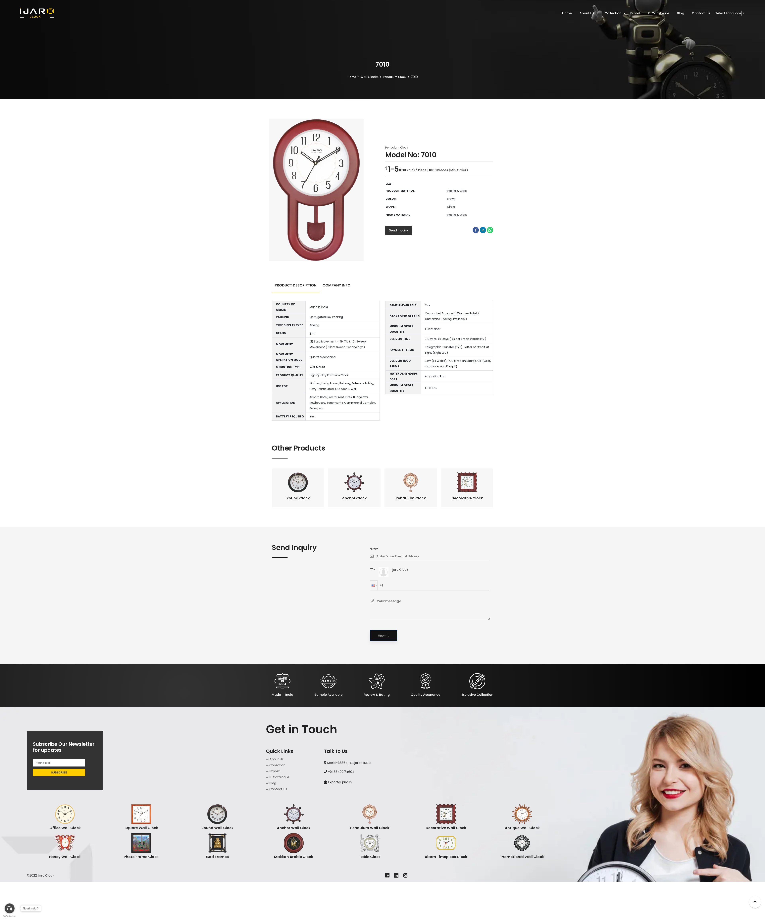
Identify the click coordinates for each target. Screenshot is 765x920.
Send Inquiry (398, 230)
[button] (374, 585)
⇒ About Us (274, 759)
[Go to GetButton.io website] (9, 916)
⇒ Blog (271, 783)
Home (351, 77)
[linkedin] (483, 230)
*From (374, 549)
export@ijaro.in (340, 782)
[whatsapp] (490, 230)
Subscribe (59, 772)
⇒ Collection (275, 765)
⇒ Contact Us (276, 789)
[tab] (296, 287)
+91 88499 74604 (340, 771)
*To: (372, 569)
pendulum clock (394, 77)
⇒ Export (273, 771)
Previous (269, 488)
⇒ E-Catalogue (277, 777)
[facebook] (476, 230)
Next (496, 488)
